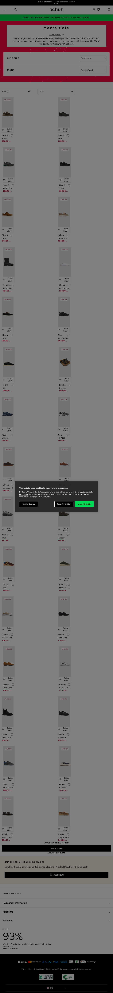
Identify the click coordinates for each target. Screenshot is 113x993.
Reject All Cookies (63, 504)
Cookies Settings (28, 504)
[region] (56, 496)
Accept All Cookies (84, 504)
